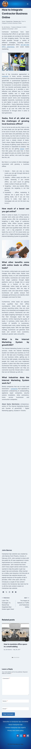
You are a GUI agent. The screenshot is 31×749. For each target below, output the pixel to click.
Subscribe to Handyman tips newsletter (15, 721)
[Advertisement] (15, 479)
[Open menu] (27, 4)
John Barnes (8, 649)
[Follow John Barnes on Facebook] (3, 592)
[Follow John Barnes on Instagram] (9, 592)
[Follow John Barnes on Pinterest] (15, 592)
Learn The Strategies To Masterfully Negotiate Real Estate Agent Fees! (8, 603)
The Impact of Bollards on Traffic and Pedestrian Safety (23, 602)
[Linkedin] (27, 735)
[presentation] (15, 632)
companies (14, 388)
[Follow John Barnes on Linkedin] (12, 592)
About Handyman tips (15, 724)
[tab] (12, 657)
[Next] (26, 640)
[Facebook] (17, 735)
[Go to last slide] (4, 640)
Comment (6, 678)
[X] (21, 735)
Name (5, 701)
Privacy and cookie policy (15, 730)
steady (22, 149)
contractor (5, 76)
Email (5, 709)
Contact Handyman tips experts (15, 727)
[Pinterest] (24, 735)
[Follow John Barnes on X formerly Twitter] (6, 592)
